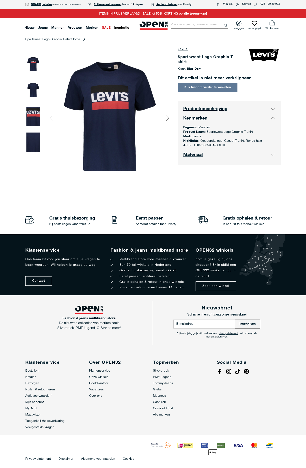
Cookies (128, 459)
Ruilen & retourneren (40, 389)
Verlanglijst (254, 27)
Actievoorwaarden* (38, 396)
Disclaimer (65, 459)
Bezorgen (32, 383)
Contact (38, 281)
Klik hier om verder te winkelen (207, 87)
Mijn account (34, 402)
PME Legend (162, 377)
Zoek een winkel (216, 286)
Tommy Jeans (163, 383)
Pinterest (247, 372)
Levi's (183, 49)
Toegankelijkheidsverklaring (45, 421)
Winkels (228, 4)
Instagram (229, 372)
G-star (157, 389)
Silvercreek (161, 370)
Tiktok (238, 372)
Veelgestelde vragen (39, 427)
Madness (159, 396)
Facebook (220, 372)
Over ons (95, 396)
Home (76, 39)
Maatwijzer (33, 414)
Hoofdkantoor (98, 383)
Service (246, 4)
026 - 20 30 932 (270, 4)
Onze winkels (98, 377)
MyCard (31, 408)
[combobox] (199, 25)
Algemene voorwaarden (98, 459)
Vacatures (96, 389)
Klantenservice (99, 370)
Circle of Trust (163, 408)
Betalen (30, 377)
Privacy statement (38, 459)
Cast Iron (159, 402)
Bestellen (32, 370)
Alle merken (161, 414)
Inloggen (238, 27)
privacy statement (228, 333)
